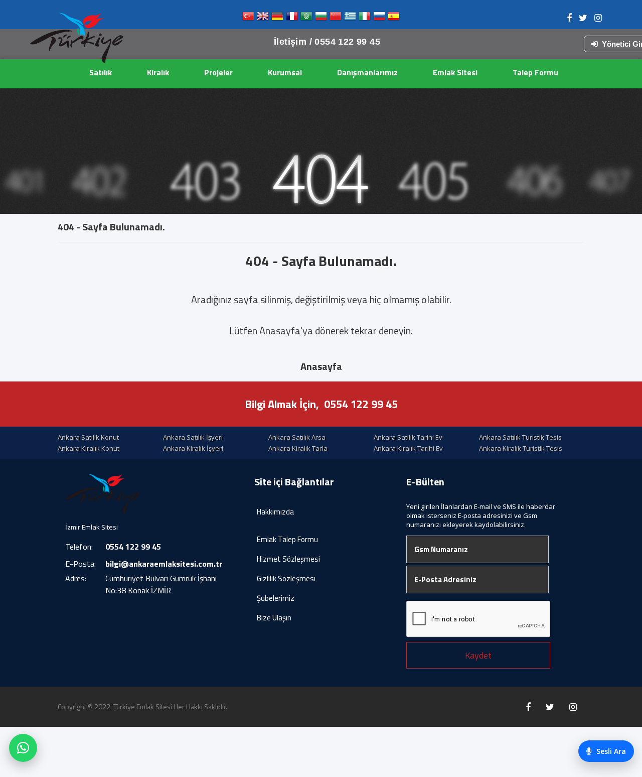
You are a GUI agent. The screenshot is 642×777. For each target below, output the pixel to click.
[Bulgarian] (321, 18)
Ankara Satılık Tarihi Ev (408, 437)
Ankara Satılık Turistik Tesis (520, 437)
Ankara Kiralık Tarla (298, 448)
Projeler (218, 72)
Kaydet (478, 655)
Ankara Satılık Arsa (297, 437)
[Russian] (379, 18)
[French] (292, 18)
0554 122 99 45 (361, 404)
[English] (263, 18)
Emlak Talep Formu (287, 539)
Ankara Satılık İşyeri (193, 437)
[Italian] (365, 18)
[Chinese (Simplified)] (336, 18)
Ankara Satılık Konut (88, 437)
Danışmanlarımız (367, 72)
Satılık (100, 72)
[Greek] (350, 18)
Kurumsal (285, 72)
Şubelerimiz (275, 598)
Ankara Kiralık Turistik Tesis (520, 448)
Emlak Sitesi (455, 72)
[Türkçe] (248, 18)
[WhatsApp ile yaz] (23, 748)
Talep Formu (535, 72)
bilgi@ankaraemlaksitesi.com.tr (163, 564)
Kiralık (158, 72)
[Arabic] (306, 18)
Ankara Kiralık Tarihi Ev (408, 448)
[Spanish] (394, 18)
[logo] (76, 38)
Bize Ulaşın (274, 617)
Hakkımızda (275, 511)
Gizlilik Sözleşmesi (286, 578)
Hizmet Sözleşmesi (288, 559)
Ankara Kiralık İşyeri (193, 448)
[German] (277, 18)
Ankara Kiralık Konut (88, 448)
